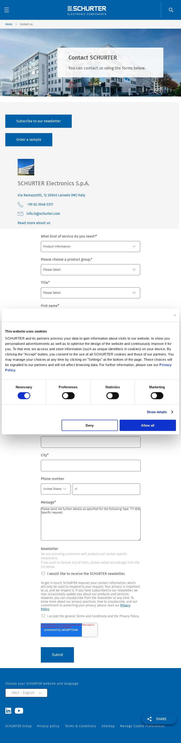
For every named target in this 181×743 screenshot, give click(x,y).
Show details (157, 412)
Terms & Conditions (80, 726)
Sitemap (108, 726)
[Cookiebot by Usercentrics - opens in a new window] (156, 315)
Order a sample (28, 139)
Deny (90, 425)
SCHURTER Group (18, 726)
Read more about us (34, 223)
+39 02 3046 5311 (40, 204)
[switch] (68, 395)
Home (8, 24)
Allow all (147, 425)
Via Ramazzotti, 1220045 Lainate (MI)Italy (51, 195)
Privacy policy (48, 726)
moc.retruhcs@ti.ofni (43, 214)
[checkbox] (90, 616)
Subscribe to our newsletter (38, 121)
